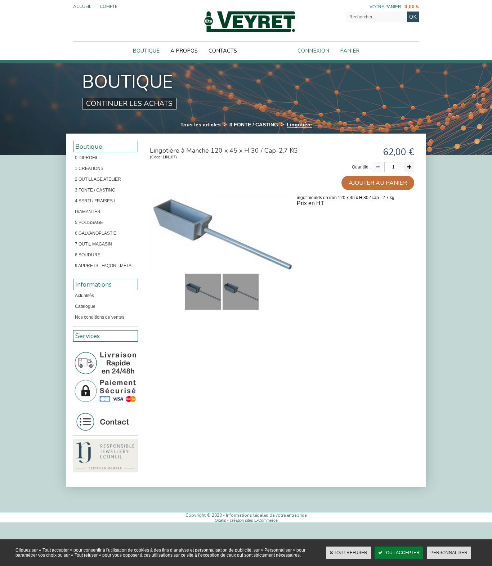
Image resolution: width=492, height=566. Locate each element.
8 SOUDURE (87, 254)
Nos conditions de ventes (99, 317)
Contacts (223, 50)
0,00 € (411, 6)
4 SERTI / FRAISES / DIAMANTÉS (95, 206)
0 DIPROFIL (86, 157)
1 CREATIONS (89, 168)
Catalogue (85, 306)
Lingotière (299, 124)
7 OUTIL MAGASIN (93, 244)
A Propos (184, 50)
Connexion (313, 50)
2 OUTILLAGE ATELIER (98, 179)
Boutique (146, 50)
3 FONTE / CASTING (253, 124)
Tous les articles (200, 124)
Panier (349, 50)
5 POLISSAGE (89, 222)
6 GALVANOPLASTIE (95, 233)
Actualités (84, 295)
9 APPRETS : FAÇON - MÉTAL (104, 265)
